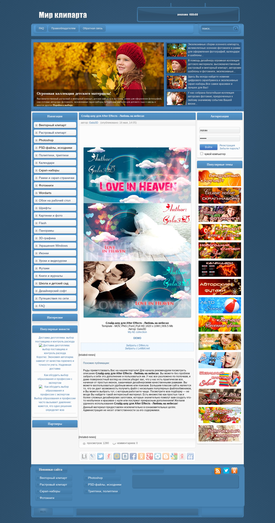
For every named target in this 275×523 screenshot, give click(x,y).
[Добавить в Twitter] (100, 456)
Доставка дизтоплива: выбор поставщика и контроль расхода (55, 353)
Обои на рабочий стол (54, 200)
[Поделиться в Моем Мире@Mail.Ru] (116, 456)
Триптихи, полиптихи (103, 491)
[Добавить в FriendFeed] (190, 456)
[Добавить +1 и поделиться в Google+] (149, 456)
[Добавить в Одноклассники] (141, 456)
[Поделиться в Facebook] (133, 456)
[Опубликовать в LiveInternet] (84, 456)
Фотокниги (47, 498)
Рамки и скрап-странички (56, 177)
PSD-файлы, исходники (104, 484)
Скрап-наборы (50, 491)
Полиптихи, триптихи (54, 155)
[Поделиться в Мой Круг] (157, 456)
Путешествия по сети (54, 298)
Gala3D (93, 122)
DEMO (137, 338)
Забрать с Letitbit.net (137, 348)
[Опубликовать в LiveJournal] (92, 456)
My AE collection (137, 332)
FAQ (42, 306)
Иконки (44, 253)
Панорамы (46, 230)
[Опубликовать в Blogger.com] (165, 456)
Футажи (44, 268)
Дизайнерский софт (53, 290)
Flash (42, 223)
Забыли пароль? (230, 148)
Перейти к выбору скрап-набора (89, 102)
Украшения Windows (53, 245)
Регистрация (227, 145)
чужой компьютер (215, 154)
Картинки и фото (51, 215)
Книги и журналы (51, 275)
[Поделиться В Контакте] (125, 456)
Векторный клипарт (53, 478)
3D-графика (47, 238)
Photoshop (95, 478)
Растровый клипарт (52, 132)
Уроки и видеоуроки (53, 260)
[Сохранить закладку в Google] (174, 456)
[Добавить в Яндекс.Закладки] (182, 456)
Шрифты (45, 208)
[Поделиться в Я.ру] (108, 456)
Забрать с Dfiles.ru (137, 345)
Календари (46, 162)
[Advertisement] (157, 135)
